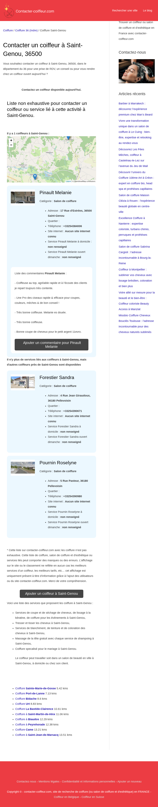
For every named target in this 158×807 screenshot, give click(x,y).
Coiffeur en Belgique (66, 797)
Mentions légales (49, 781)
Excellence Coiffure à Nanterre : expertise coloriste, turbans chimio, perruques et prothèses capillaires (134, 229)
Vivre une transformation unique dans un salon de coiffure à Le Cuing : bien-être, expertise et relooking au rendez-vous (135, 132)
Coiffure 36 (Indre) (26, 30)
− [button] (11, 145)
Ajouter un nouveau (129, 781)
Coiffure (8, 30)
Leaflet (68, 181)
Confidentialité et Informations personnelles (88, 781)
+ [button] (11, 140)
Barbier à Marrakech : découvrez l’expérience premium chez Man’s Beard (135, 109)
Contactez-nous (26, 781)
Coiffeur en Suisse (92, 797)
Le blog (147, 10)
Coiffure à (35, 714)
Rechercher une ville (124, 10)
